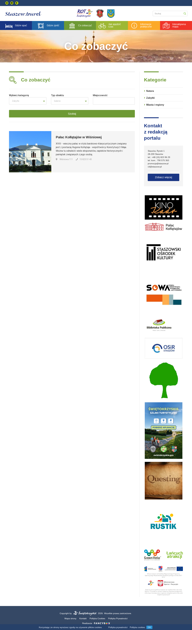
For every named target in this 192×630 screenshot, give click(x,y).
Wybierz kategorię (19, 95)
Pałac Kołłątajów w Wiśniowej (79, 137)
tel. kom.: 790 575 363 (158, 160)
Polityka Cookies (97, 618)
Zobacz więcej (163, 177)
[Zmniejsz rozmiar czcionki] (11, 3)
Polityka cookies (137, 627)
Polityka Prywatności (118, 618)
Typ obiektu (57, 95)
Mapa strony (70, 618)
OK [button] (149, 627)
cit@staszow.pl (155, 166)
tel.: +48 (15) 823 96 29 (159, 157)
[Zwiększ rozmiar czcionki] (6, 3)
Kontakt (83, 618)
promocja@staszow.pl (158, 163)
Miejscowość (100, 95)
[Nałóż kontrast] (16, 3)
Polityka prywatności (118, 627)
